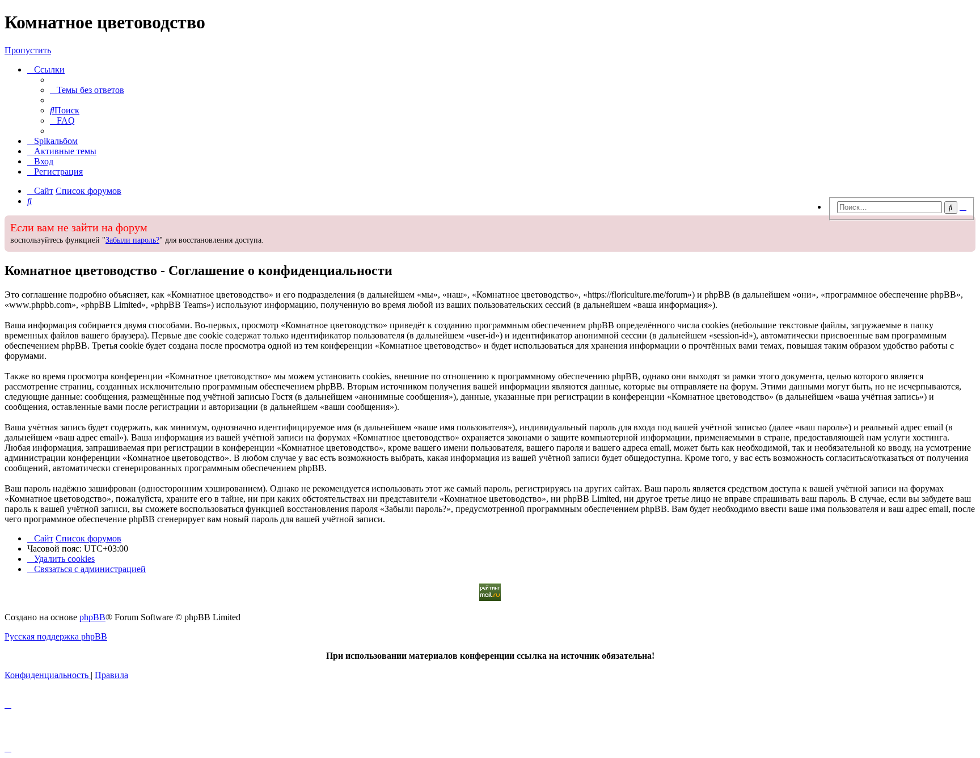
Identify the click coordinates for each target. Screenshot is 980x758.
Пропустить (28, 50)
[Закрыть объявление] (823, 223)
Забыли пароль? (132, 240)
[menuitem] (87, 90)
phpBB (92, 617)
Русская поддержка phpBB (56, 636)
